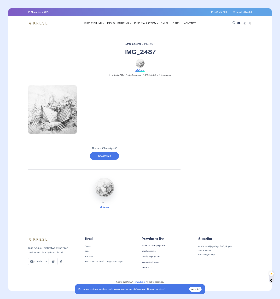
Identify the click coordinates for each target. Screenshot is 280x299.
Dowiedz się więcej (155, 289)
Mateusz (140, 69)
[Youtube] (239, 23)
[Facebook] (250, 23)
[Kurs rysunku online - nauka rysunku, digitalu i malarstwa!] (38, 22)
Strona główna (133, 43)
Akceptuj (195, 289)
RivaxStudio (139, 282)
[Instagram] (244, 23)
